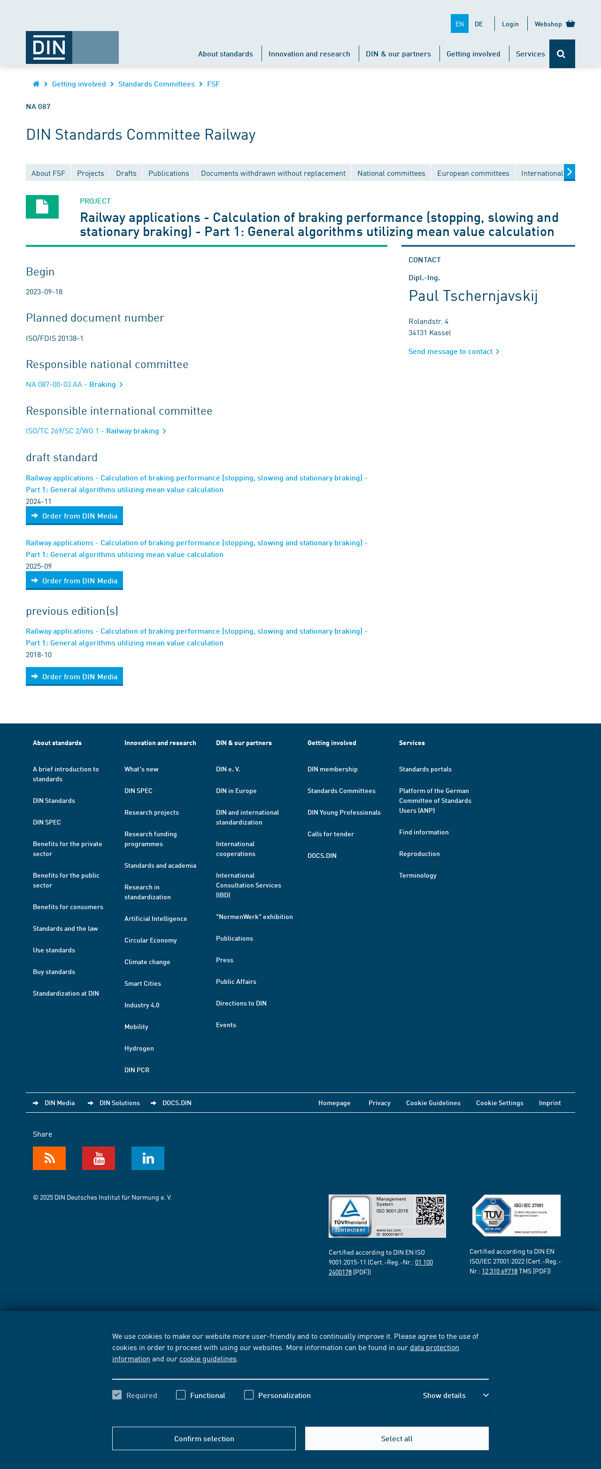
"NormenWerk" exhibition (254, 916)
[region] (300, 1373)
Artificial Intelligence (155, 918)
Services (530, 53)
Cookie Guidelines (433, 1102)
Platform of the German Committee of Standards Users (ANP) (435, 800)
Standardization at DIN (66, 993)
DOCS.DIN (322, 855)
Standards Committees (156, 83)
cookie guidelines (208, 1358)
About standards (225, 53)
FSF (213, 83)
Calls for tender (331, 833)
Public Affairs (236, 981)
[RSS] (49, 1158)
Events (226, 1024)
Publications (234, 938)
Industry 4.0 (141, 1004)
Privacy (380, 1102)
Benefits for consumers (68, 906)
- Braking (72, 383)
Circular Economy (150, 939)
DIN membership (333, 768)
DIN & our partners (398, 53)
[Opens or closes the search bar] (562, 53)
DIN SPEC (47, 821)
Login (510, 23)
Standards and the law (65, 928)
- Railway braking (93, 430)
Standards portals (425, 768)
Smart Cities (142, 983)
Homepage (334, 1102)
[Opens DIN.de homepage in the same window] (72, 43)
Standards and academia (160, 865)
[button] (456, 1395)
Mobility (136, 1026)
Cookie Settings (500, 1102)
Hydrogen (139, 1048)
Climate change (147, 961)
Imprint (550, 1102)
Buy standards (54, 971)
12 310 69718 (499, 1270)
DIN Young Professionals (344, 812)
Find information (424, 831)
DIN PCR (136, 1069)
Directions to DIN (241, 1002)
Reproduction (419, 853)
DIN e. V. (228, 768)
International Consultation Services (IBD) (248, 885)
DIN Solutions (120, 1102)
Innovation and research (309, 53)
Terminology (418, 875)
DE (479, 23)
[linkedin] (147, 1158)
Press (224, 959)
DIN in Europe (236, 790)
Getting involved (474, 53)
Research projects (151, 812)
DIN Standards (54, 800)
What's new (141, 768)
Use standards (54, 949)
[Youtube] (98, 1158)
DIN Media (60, 1102)
